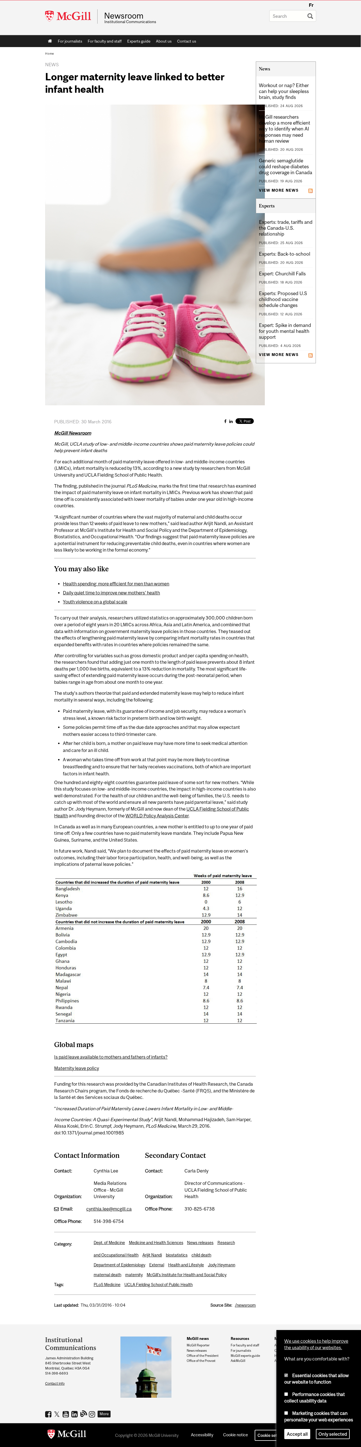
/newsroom (245, 1305)
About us (163, 41)
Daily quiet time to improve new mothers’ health (111, 592)
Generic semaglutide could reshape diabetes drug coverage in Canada (285, 166)
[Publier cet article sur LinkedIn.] (231, 421)
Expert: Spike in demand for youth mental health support (285, 331)
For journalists (70, 41)
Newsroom (124, 16)
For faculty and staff (105, 41)
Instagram (92, 1414)
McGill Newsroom (72, 432)
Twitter (57, 1414)
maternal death (107, 1274)
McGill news (198, 1338)
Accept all (297, 1434)
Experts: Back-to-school (284, 254)
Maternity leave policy (76, 1068)
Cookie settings (271, 1435)
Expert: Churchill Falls (282, 273)
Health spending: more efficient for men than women (116, 583)
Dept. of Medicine (109, 1242)
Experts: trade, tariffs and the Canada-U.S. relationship (285, 228)
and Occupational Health (116, 1255)
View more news (278, 190)
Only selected (332, 1434)
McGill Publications (84, 1413)
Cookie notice (235, 1434)
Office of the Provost (201, 1360)
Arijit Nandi (152, 1255)
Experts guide (138, 41)
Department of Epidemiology (119, 1264)
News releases (200, 1242)
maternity (134, 1274)
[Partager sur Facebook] (225, 421)
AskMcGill (238, 1360)
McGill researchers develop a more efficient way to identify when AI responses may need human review (284, 128)
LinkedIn (75, 1414)
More (104, 1413)
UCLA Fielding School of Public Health (158, 1284)
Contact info (55, 1383)
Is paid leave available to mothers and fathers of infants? (111, 1056)
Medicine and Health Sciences (156, 1242)
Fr (311, 5)
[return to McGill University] (67, 1435)
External (156, 1264)
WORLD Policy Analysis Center (157, 815)
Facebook (49, 1414)
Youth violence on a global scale (95, 601)
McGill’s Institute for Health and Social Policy (186, 1274)
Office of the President (203, 1355)
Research (226, 1242)
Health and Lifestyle (186, 1264)
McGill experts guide (245, 1355)
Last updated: (66, 1305)
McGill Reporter (198, 1345)
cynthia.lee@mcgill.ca (109, 1208)
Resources (240, 1338)
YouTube (66, 1414)
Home (50, 41)
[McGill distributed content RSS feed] (310, 190)
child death (201, 1255)
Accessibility (202, 1434)
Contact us (186, 41)
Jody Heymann (221, 1264)
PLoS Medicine (107, 1284)
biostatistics (177, 1255)
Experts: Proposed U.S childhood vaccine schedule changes (283, 299)
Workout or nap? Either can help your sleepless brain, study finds (284, 91)
